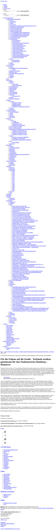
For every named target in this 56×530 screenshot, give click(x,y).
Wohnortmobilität (10, 340)
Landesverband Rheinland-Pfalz (19, 56)
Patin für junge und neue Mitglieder (20, 137)
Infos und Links (13, 320)
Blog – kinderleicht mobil (15, 127)
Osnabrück (8, 194)
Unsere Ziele (15, 84)
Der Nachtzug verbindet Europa (16, 27)
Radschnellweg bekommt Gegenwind (21, 207)
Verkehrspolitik (9, 337)
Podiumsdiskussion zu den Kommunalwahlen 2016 (24, 251)
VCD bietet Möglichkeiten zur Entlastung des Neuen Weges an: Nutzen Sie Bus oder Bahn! (33, 297)
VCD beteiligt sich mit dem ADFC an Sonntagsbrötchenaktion (26, 272)
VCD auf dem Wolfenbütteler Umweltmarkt (22, 306)
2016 (13, 177)
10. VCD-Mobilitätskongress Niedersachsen (19, 33)
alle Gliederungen (16, 40)
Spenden (11, 97)
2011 (13, 182)
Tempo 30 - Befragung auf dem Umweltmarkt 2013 (24, 261)
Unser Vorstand (12, 318)
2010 (13, 183)
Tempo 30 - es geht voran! (18, 249)
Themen (11, 281)
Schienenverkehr (10, 334)
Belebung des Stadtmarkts (18, 275)
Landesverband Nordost (17, 53)
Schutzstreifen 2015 (16, 252)
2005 (13, 188)
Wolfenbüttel (9, 200)
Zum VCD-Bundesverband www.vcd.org (10, 528)
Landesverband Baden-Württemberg (20, 43)
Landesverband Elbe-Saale (18, 48)
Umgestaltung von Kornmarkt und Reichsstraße (23, 265)
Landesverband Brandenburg (19, 45)
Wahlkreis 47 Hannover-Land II (19, 134)
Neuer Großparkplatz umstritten (19, 231)
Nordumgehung (13, 155)
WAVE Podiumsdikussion (18, 305)
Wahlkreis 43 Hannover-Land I (19, 133)
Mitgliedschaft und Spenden (18, 125)
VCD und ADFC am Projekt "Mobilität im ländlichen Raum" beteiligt (28, 298)
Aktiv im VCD (7, 8)
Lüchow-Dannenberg (11, 161)
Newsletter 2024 (16, 96)
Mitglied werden (10, 342)
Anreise (11, 113)
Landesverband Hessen (17, 49)
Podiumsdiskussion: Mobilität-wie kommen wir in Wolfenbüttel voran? (28, 267)
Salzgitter (8, 196)
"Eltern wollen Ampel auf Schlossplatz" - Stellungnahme (25, 247)
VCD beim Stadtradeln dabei (19, 289)
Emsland (8, 100)
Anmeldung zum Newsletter (18, 138)
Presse (5, 4)
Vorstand (11, 23)
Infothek (5, 346)
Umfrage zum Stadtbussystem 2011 (20, 269)
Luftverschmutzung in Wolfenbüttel (20, 210)
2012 (13, 181)
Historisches (12, 284)
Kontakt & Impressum (14, 98)
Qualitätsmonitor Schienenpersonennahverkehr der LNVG (22, 25)
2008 (13, 186)
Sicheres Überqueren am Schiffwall (20, 224)
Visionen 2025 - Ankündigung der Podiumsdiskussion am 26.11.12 (27, 264)
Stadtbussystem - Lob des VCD (19, 223)
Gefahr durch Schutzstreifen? (19, 292)
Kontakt (5, 5)
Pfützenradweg (15, 211)
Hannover (8, 118)
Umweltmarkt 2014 (16, 256)
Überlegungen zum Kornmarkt (19, 276)
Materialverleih (12, 89)
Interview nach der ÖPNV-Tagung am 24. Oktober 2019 (25, 235)
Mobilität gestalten (16, 104)
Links (10, 192)
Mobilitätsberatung (16, 105)
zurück (2, 428)
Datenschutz (12, 117)
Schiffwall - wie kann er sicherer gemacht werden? (24, 226)
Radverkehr (12, 150)
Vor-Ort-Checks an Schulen (15, 126)
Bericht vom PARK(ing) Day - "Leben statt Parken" (24, 244)
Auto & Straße (9, 325)
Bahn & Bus (12, 149)
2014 (13, 179)
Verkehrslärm (12, 151)
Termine (5, 7)
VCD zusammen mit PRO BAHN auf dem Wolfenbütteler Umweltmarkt (29, 302)
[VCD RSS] (5, 444)
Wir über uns (12, 317)
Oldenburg (8, 166)
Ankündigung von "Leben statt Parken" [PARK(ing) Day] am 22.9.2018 (29, 245)
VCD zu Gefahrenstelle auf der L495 (20, 215)
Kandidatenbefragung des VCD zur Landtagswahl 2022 (25, 220)
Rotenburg (8, 195)
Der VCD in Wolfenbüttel (15, 280)
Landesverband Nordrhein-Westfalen (20, 55)
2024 (13, 171)
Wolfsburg (8, 316)
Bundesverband (15, 41)
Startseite (11, 81)
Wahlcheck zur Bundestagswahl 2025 (21, 106)
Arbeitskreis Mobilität (14, 147)
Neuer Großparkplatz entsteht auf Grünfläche (22, 232)
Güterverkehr (9, 329)
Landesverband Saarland (18, 57)
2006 (13, 187)
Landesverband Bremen (17, 47)
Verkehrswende (15, 61)
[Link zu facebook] (5, 436)
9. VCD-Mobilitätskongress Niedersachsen (19, 35)
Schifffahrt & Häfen (16, 102)
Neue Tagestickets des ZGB (18, 293)
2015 (13, 178)
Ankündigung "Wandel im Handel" (20, 279)
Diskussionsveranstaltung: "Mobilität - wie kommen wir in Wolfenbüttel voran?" (30, 308)
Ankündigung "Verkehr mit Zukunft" (20, 260)
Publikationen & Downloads (13, 347)
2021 (13, 173)
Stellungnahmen (13, 88)
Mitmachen (9, 344)
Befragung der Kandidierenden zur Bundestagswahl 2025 (22, 129)
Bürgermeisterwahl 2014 (18, 255)
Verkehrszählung (13, 92)
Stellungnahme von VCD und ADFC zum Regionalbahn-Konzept (27, 271)
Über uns (11, 20)
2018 (13, 175)
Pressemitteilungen (13, 86)
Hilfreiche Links (13, 72)
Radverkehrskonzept (17, 257)
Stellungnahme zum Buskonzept (19, 268)
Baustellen (11, 90)
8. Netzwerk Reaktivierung (15, 31)
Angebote (11, 101)
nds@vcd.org (4, 519)
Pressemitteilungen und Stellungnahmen (18, 68)
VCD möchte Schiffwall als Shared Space (22, 218)
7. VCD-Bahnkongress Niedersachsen (18, 36)
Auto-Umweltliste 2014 (17, 253)
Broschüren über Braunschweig (16, 73)
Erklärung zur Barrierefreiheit (7, 523)
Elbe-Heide (9, 80)
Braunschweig (9, 65)
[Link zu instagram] (5, 440)
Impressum (11, 64)
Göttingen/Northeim (11, 110)
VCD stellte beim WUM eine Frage (20, 288)
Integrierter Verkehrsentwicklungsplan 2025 (19, 154)
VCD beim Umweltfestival (18, 301)
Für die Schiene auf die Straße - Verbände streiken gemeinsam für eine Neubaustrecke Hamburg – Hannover (29, 351)
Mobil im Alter (9, 332)
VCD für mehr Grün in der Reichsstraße (21, 216)
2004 (13, 190)
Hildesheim (9, 145)
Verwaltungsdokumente (14, 37)
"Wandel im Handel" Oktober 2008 (20, 277)
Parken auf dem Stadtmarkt (18, 234)
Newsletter (11, 94)
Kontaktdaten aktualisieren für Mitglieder (21, 139)
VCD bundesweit (13, 39)
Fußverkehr (9, 328)
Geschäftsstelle (12, 21)
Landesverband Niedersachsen (13, 19)
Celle (7, 78)
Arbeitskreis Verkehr (17, 124)
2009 (13, 184)
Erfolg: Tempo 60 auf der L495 (19, 206)
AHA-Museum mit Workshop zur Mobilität (22, 227)
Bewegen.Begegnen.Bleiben (18, 208)
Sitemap (2, 526)
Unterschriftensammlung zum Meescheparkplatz (23, 222)
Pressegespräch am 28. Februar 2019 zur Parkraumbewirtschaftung (27, 241)
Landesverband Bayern (17, 44)
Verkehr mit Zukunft (17, 304)
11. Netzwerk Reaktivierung (15, 28)
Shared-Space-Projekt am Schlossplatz (21, 273)
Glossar (11, 59)
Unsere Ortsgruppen (17, 85)
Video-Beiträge (15, 142)
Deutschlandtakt (16, 60)
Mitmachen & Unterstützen (10, 341)
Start (2, 351)
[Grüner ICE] (7, 377)
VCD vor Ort (12, 24)
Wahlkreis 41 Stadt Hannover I (19, 130)
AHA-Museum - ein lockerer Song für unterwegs (23, 228)
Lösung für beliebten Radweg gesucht (21, 214)
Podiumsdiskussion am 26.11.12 (19, 263)
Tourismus (8, 336)
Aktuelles (11, 203)
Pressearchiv (12, 170)
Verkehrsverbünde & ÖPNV (13, 338)
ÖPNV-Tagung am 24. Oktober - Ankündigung (23, 237)
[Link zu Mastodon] (5, 433)
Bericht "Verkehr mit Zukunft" (19, 259)
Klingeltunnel (12, 157)
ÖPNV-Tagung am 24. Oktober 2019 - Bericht (23, 236)
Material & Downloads (14, 70)
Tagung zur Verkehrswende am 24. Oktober (22, 239)
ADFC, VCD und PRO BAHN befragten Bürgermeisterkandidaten (27, 300)
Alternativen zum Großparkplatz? (20, 230)
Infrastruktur (9, 330)
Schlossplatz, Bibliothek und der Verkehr (21, 243)
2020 (13, 174)
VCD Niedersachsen (8, 17)
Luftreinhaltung (12, 153)
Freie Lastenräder (13, 93)
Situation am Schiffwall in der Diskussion (21, 212)
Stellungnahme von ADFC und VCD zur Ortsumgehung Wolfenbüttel (28, 291)
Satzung (11, 114)
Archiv (13, 69)
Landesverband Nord (17, 52)
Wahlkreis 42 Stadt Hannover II (19, 131)
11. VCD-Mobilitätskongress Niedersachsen (19, 32)
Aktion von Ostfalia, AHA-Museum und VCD (23, 219)
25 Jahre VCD (15, 248)
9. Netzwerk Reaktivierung (15, 29)
